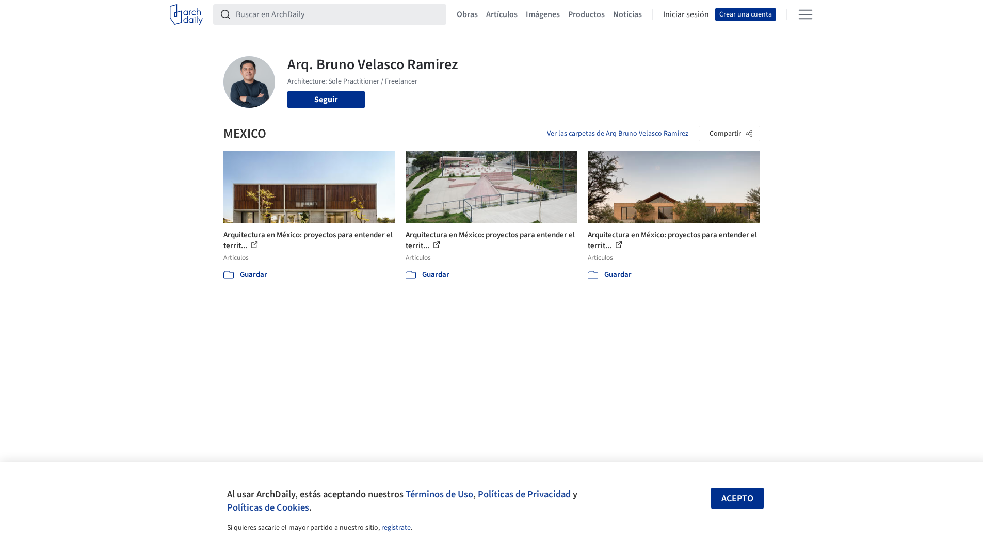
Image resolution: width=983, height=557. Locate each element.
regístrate (396, 527)
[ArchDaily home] (186, 14)
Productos (586, 14)
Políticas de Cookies (268, 507)
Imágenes (543, 14)
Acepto (737, 498)
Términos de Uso (439, 494)
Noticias (627, 14)
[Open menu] (805, 14)
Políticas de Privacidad (524, 494)
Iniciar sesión (686, 14)
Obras (467, 14)
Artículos (502, 14)
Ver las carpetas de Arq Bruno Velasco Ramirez (617, 133)
